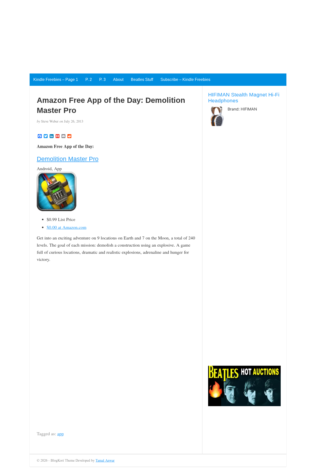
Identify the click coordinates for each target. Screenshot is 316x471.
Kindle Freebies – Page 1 (55, 79)
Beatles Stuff (142, 79)
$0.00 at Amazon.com (66, 227)
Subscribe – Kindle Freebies (185, 79)
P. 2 (88, 79)
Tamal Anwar (105, 460)
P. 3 (102, 79)
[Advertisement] (148, 34)
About (118, 79)
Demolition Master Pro (68, 158)
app (60, 433)
